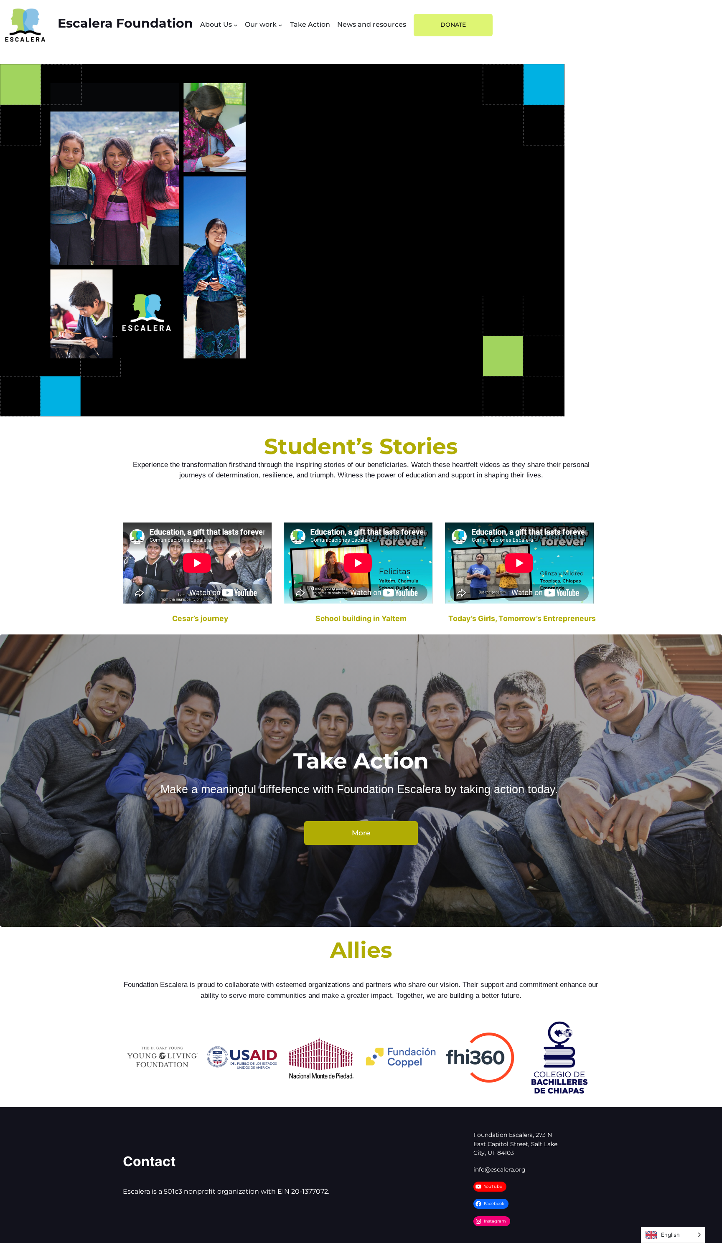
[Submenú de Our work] (280, 25)
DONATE (453, 24)
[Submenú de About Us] (236, 25)
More (361, 833)
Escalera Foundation (125, 22)
